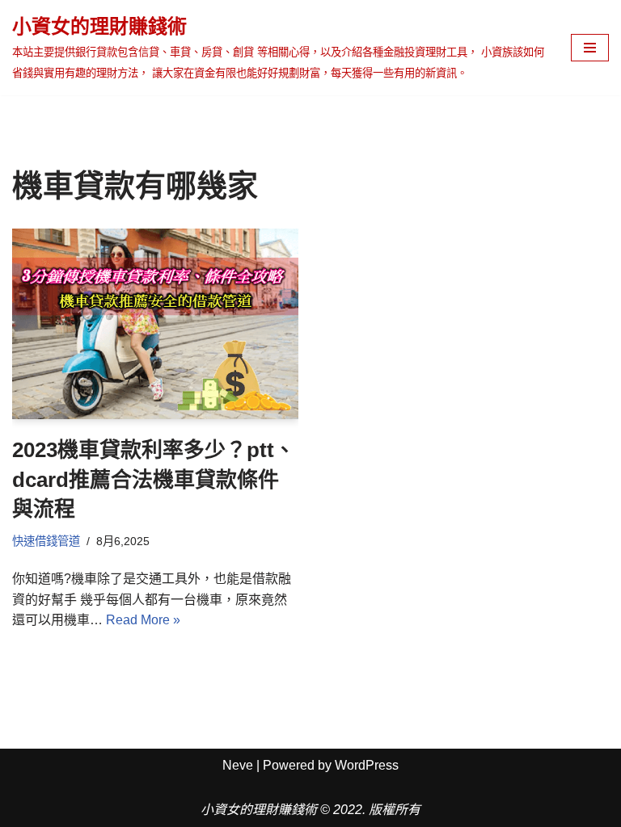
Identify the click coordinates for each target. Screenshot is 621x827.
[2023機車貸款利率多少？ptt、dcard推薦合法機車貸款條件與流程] (155, 324)
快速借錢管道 (46, 541)
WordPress (367, 765)
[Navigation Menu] (590, 47)
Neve (237, 765)
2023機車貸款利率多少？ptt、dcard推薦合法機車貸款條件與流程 (153, 479)
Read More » (143, 620)
